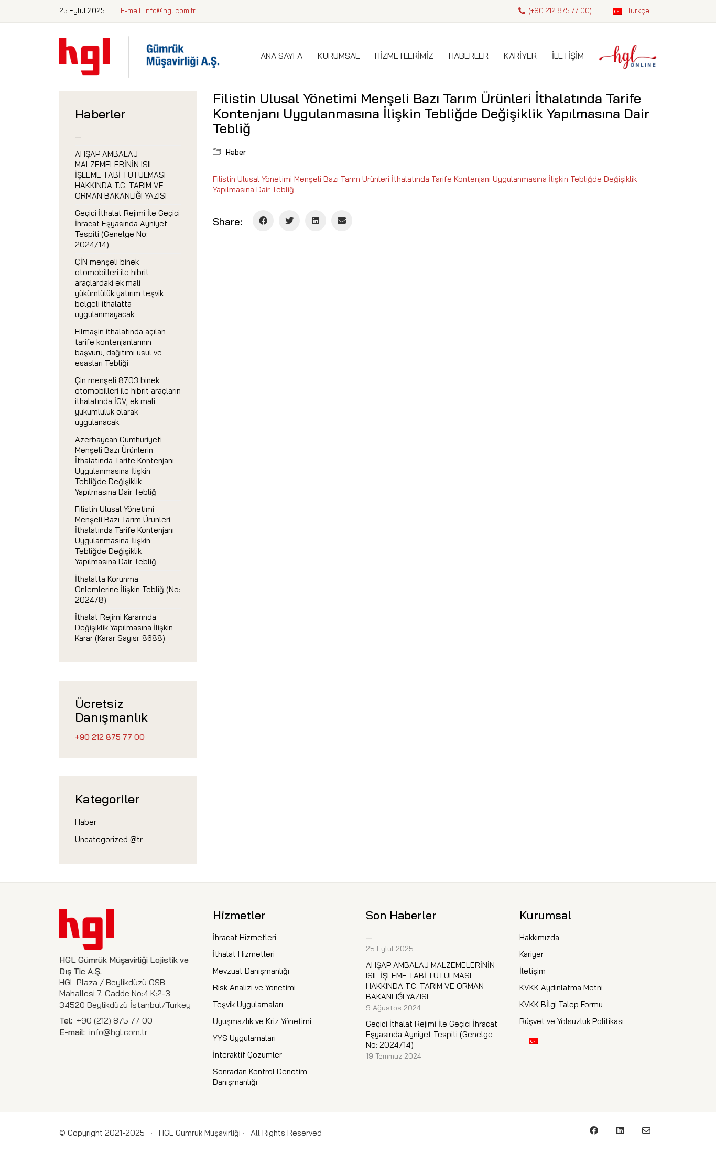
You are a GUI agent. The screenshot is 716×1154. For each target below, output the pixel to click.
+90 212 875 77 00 (560, 10)
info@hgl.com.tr (170, 10)
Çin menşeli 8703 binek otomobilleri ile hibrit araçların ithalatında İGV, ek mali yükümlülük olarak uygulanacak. (128, 401)
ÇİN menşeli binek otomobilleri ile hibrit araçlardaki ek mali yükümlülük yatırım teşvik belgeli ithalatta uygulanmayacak (119, 288)
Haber (236, 152)
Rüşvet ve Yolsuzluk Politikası (571, 1021)
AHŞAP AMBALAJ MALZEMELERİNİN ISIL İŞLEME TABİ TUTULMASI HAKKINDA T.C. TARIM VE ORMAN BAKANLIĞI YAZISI (121, 175)
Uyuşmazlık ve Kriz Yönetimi (262, 1021)
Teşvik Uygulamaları (248, 1004)
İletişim (532, 971)
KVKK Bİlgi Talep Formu (561, 1004)
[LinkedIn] (315, 220)
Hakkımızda (539, 937)
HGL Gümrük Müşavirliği (200, 1133)
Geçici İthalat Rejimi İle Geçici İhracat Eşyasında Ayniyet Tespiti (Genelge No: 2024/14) (127, 228)
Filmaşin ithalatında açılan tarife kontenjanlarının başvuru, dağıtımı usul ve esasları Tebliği (120, 347)
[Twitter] (289, 220)
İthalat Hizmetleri (244, 954)
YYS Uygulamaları (244, 1038)
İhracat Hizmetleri (244, 937)
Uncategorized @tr (109, 839)
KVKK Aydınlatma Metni (561, 988)
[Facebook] (263, 220)
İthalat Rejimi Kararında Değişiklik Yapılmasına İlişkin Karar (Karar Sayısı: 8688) (124, 627)
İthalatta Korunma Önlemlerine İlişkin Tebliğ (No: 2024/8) (127, 589)
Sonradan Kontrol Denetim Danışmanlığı (260, 1076)
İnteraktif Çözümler (247, 1055)
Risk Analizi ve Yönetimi (254, 988)
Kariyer (531, 954)
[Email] (341, 220)
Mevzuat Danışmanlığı (251, 971)
